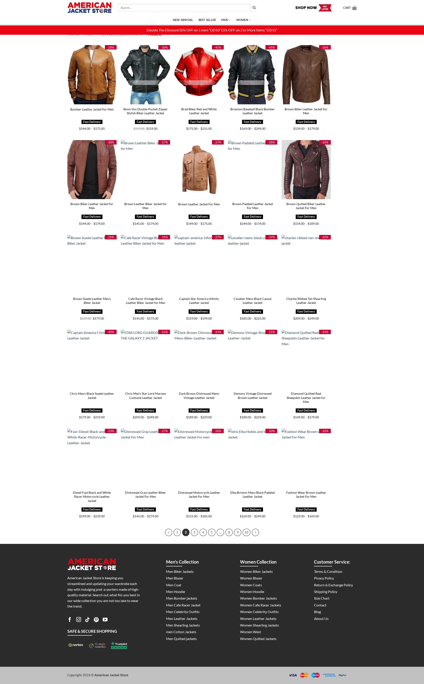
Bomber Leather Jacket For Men (92, 109)
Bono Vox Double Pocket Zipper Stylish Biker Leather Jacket (145, 111)
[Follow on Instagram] (78, 620)
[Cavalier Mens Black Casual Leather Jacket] (252, 264)
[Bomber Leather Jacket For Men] (92, 74)
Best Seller (207, 20)
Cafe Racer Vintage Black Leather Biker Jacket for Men (145, 301)
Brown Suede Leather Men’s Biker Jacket (92, 301)
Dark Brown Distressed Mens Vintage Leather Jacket (199, 396)
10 (246, 532)
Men (224, 20)
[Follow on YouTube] (105, 620)
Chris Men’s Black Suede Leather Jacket (92, 396)
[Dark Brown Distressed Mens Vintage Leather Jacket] (199, 359)
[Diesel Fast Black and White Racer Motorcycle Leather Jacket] (92, 458)
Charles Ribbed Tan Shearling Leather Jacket (306, 301)
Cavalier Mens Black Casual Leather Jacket (252, 301)
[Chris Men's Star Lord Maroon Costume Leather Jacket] (145, 359)
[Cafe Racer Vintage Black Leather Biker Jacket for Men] (145, 264)
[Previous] (168, 532)
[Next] (255, 532)
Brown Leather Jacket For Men (199, 204)
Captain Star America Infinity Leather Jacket (199, 301)
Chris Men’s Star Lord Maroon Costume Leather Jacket (145, 396)
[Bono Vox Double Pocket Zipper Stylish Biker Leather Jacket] (145, 74)
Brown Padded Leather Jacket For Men (252, 206)
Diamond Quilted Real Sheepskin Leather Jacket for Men (306, 398)
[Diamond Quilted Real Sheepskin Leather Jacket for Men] (306, 359)
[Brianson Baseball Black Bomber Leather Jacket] (252, 74)
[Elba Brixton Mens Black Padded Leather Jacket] (252, 458)
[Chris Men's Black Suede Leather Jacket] (92, 359)
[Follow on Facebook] (69, 620)
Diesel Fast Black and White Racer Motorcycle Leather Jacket (92, 497)
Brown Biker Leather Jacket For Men (306, 111)
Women (242, 20)
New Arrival (183, 20)
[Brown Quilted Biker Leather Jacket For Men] (306, 169)
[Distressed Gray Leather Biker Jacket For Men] (145, 458)
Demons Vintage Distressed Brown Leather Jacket (253, 396)
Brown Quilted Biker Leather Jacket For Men (306, 206)
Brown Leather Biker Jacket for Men (145, 206)
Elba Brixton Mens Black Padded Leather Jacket (252, 495)
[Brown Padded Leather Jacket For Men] (252, 169)
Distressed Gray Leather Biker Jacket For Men (145, 495)
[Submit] (254, 8)
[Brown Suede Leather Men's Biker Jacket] (92, 264)
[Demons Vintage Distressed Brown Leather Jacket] (252, 359)
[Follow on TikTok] (87, 620)
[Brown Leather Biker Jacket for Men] (145, 169)
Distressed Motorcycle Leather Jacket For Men (199, 495)
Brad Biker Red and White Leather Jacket (199, 111)
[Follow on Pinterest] (96, 620)
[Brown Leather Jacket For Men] (199, 169)
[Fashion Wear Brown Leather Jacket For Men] (306, 458)
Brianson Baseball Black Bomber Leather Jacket (252, 111)
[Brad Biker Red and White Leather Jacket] (199, 74)
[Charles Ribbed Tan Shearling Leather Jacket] (306, 264)
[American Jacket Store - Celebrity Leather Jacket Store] (89, 7)
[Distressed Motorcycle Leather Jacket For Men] (199, 458)
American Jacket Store (111, 675)
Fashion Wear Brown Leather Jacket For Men (306, 495)
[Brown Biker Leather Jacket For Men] (306, 74)
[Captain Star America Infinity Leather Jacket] (199, 264)
